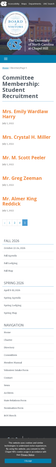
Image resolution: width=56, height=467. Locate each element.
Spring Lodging (12, 305)
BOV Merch (10, 415)
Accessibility (13, 3)
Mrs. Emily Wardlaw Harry (25, 114)
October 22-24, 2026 (14, 248)
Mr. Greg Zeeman (22, 178)
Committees (10, 355)
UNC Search (48, 3)
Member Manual (13, 362)
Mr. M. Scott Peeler (24, 157)
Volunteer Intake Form (16, 370)
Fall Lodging (11, 263)
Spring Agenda (12, 297)
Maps (24, 3)
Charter (8, 340)
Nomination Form (13, 408)
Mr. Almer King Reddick (19, 201)
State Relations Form (15, 400)
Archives (8, 393)
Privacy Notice (27, 455)
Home (5, 68)
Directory (9, 347)
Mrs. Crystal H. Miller (26, 137)
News (7, 385)
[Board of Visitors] (15, 24)
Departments (35, 3)
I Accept (28, 461)
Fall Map (8, 270)
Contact (8, 377)
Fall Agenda (10, 255)
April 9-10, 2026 (12, 290)
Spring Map (10, 313)
